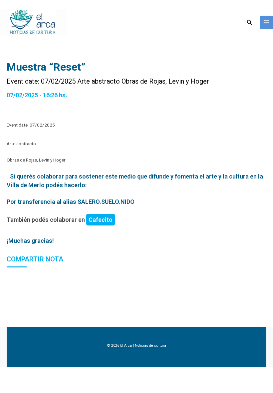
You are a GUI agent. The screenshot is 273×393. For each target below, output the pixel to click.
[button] (250, 22)
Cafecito (101, 219)
